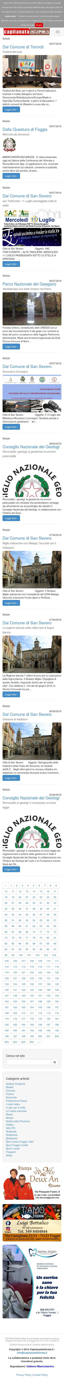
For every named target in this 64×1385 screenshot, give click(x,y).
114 (23, 966)
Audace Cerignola (15, 1083)
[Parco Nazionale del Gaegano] (32, 308)
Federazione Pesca (16, 1100)
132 (57, 978)
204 (15, 1042)
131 (48, 978)
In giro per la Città (15, 1107)
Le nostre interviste (16, 1111)
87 (41, 943)
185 (32, 1024)
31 (41, 903)
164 (32, 1007)
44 (20, 914)
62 (34, 926)
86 (34, 943)
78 (34, 937)
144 (40, 989)
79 (41, 937)
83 (13, 943)
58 (6, 926)
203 (7, 1042)
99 (13, 955)
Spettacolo (11, 1138)
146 (57, 989)
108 (32, 960)
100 (21, 955)
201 (48, 1036)
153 (57, 995)
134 (15, 984)
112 (7, 966)
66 (6, 932)
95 (41, 949)
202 (57, 1036)
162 (15, 1007)
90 (6, 949)
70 (34, 932)
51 (13, 920)
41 (55, 908)
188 (57, 1024)
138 (48, 984)
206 (32, 1042)
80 (48, 937)
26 (6, 903)
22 (34, 897)
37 (27, 908)
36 (20, 908)
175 (7, 1018)
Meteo (9, 1114)
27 (13, 903)
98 (6, 955)
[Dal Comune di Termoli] (32, 71)
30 (34, 903)
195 (57, 1030)
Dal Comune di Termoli (23, 49)
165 (40, 1007)
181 (57, 1018)
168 (7, 1013)
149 (23, 995)
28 (20, 903)
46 (34, 914)
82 (6, 943)
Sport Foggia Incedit (17, 1145)
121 (23, 972)
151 (40, 995)
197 (15, 1036)
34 (6, 908)
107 (23, 960)
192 (32, 1030)
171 (32, 1013)
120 (15, 972)
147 (7, 995)
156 (23, 1001)
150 (32, 995)
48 (48, 914)
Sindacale (11, 1131)
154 (7, 1001)
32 (48, 903)
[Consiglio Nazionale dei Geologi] (32, 489)
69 (27, 932)
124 (48, 972)
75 (13, 937)
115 (32, 966)
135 (23, 984)
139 (57, 984)
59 (13, 926)
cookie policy (10, 16)
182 (7, 1024)
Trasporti (11, 1152)
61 (27, 926)
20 (20, 897)
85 (27, 943)
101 (29, 955)
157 (32, 1001)
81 (55, 937)
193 (40, 1030)
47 (41, 914)
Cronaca (10, 1090)
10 (6, 891)
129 (32, 978)
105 (7, 960)
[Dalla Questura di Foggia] (32, 145)
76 (20, 937)
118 (57, 966)
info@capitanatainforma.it (32, 1352)
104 (54, 955)
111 (57, 960)
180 (48, 1018)
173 (48, 1013)
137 (40, 984)
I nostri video (13, 1104)
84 (20, 943)
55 (41, 920)
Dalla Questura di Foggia (25, 131)
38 (34, 908)
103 (46, 955)
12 (20, 891)
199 (32, 1036)
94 (34, 949)
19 (13, 897)
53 (27, 920)
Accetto (39, 25)
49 (55, 914)
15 (41, 891)
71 (41, 932)
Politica (10, 1124)
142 (23, 989)
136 (32, 984)
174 (57, 1013)
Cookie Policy (40, 1374)
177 (23, 1018)
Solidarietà (11, 1134)
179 (40, 1018)
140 (7, 989)
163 (23, 1007)
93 (27, 949)
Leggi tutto (11, 109)
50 (6, 920)
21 (27, 897)
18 (6, 897)
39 (41, 908)
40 (48, 908)
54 (34, 920)
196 (7, 1036)
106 (15, 960)
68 (20, 932)
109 (40, 960)
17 (55, 891)
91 (13, 949)
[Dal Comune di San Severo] (32, 573)
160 (57, 1001)
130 (40, 978)
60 (20, 926)
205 (23, 1042)
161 (7, 1007)
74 (6, 937)
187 (48, 1024)
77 (27, 937)
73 (55, 932)
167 (57, 1007)
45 (27, 914)
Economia (11, 1097)
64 (48, 926)
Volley (9, 1155)
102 (37, 955)
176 (15, 1018)
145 (48, 989)
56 (48, 920)
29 (27, 903)
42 (6, 914)
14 (34, 891)
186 (40, 1024)
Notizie (9, 1117)
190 (15, 1030)
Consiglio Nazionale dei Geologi (31, 450)
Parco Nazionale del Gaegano (29, 286)
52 (20, 920)
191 (23, 1030)
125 (57, 972)
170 (23, 1013)
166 (48, 1007)
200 (40, 1036)
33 (55, 903)
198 (23, 1036)
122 (32, 972)
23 (41, 897)
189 (7, 1030)
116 (40, 966)
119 (7, 972)
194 (48, 1030)
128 (23, 978)
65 (55, 926)
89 (55, 943)
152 (48, 995)
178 (32, 1018)
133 (7, 984)
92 (20, 949)
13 (27, 891)
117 (48, 966)
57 (55, 920)
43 (13, 914)
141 (15, 989)
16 (48, 891)
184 (23, 1024)
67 (13, 932)
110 (48, 960)
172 (40, 1013)
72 (48, 932)
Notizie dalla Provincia (18, 1121)
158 (40, 1001)
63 (41, 926)
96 (48, 949)
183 (15, 1024)
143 (32, 989)
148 (15, 995)
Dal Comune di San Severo (30, 200)
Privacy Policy (23, 1374)
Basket (9, 1087)
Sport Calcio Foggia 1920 (19, 1141)
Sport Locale (13, 1148)
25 (55, 897)
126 (7, 978)
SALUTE (10, 1128)
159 (48, 1001)
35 (13, 908)
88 (48, 943)
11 (13, 891)
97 (55, 949)
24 (48, 897)
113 (15, 966)
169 (15, 1013)
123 (40, 972)
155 (15, 1001)
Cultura (10, 1094)
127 (15, 978)
